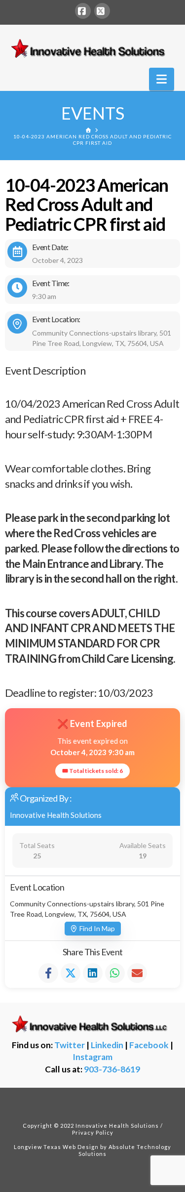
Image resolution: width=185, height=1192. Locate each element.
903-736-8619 (112, 1069)
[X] (102, 11)
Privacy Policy (92, 1132)
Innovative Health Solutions (56, 814)
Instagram (92, 1057)
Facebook (149, 1045)
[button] (161, 79)
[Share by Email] (137, 973)
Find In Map (97, 928)
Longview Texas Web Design (56, 1147)
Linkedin (107, 1045)
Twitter (69, 1045)
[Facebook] (83, 11)
